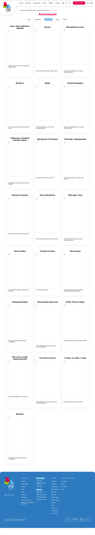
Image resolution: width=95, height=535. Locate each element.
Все (29, 19)
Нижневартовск (55, 500)
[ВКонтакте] (66, 3)
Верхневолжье (55, 489)
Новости (23, 481)
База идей (63, 486)
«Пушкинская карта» (26, 500)
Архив (22, 492)
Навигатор (57, 3)
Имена (63, 484)
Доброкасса (71, 478)
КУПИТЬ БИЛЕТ (79, 3)
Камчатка (53, 494)
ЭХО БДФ (51, 3)
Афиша (44, 3)
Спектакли (37, 19)
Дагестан (53, 492)
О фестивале (28, 3)
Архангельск (54, 508)
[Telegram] (70, 3)
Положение (24, 497)
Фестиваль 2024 (36, 3)
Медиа (23, 489)
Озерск (53, 502)
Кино (57, 19)
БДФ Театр (39, 480)
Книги (65, 19)
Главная (22, 10)
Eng (22, 3)
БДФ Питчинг (40, 492)
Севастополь (54, 513)
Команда (23, 486)
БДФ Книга (39, 486)
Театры (63, 489)
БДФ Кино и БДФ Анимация (41, 483)
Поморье (53, 484)
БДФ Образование (41, 497)
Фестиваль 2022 (31, 10)
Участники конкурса (43, 10)
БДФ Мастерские (41, 499)
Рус (18, 3)
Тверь (52, 505)
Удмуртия (53, 481)
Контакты (23, 494)
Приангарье (54, 486)
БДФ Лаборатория (41, 494)
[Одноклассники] (63, 3)
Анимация (48, 19)
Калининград (54, 510)
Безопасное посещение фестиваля (27, 503)
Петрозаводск (55, 497)
